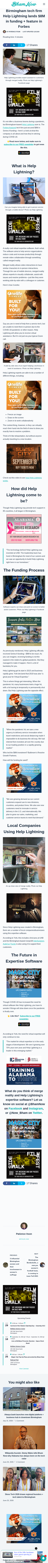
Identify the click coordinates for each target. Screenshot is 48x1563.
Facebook (15, 1108)
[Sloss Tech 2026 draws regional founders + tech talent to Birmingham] (24, 1479)
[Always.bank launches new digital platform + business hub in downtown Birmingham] (24, 1399)
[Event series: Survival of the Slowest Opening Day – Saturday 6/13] (24, 1323)
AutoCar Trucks (9, 944)
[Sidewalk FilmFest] (24, 102)
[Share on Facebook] (6, 45)
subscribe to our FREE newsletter (19, 144)
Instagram (36, 1108)
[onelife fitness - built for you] (24, 304)
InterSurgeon (38, 941)
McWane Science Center (17, 1328)
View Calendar (24, 1369)
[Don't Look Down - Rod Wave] (24, 908)
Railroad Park (14, 1360)
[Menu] (44, 4)
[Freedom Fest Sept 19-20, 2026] (24, 1557)
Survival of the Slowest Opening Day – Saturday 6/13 (27, 1326)
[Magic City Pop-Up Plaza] (24, 983)
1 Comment (19, 1421)
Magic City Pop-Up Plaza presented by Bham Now (27, 1357)
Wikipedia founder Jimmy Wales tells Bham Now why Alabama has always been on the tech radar (24, 1456)
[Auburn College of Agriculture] (24, 708)
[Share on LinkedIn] (14, 45)
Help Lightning (28, 125)
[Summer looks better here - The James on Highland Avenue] (24, 631)
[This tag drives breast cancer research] (24, 528)
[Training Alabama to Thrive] (24, 1070)
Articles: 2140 (24, 1239)
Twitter (37, 1112)
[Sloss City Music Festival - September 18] (24, 458)
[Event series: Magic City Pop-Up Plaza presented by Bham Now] (24, 1354)
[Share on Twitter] (21, 45)
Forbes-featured (9, 128)
